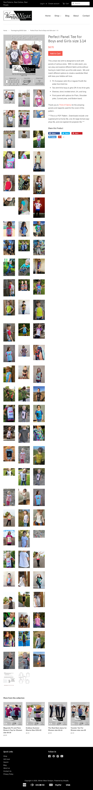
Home (48, 15)
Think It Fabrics (65, 105)
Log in (42, 3)
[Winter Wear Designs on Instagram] (57, 756)
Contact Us (7, 771)
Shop (57, 15)
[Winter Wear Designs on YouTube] (62, 756)
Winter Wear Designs (45, 780)
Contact (86, 15)
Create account (53, 3)
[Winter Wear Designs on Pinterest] (53, 756)
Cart (67, 3)
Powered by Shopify (61, 780)
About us (6, 768)
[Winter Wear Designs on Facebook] (49, 756)
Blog (67, 15)
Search (6, 762)
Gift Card (6, 759)
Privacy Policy (8, 774)
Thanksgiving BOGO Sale (19, 30)
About (76, 15)
